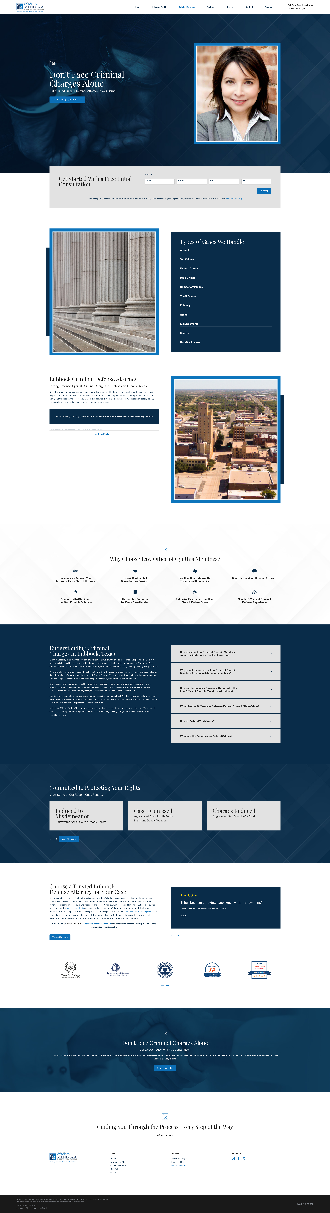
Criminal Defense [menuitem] (187, 7)
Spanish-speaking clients (165, 1059)
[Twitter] (244, 1158)
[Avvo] (233, 1158)
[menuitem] (19, 1208)
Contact (114, 1172)
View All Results (69, 839)
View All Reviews (60, 937)
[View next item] (55, 839)
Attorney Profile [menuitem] (159, 7)
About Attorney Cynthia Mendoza (67, 99)
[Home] (30, 7)
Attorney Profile (117, 1162)
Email (211, 180)
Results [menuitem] (229, 7)
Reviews (114, 1169)
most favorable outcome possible (139, 912)
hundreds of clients (75, 908)
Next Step (264, 191)
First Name (149, 180)
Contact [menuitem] (249, 7)
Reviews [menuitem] (210, 7)
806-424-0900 (297, 8)
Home (113, 1159)
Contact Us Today (165, 1068)
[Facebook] (238, 1158)
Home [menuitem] (137, 7)
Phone (244, 180)
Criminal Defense (118, 1165)
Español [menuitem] (268, 7)
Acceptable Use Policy (234, 199)
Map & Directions (179, 1165)
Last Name (181, 180)
